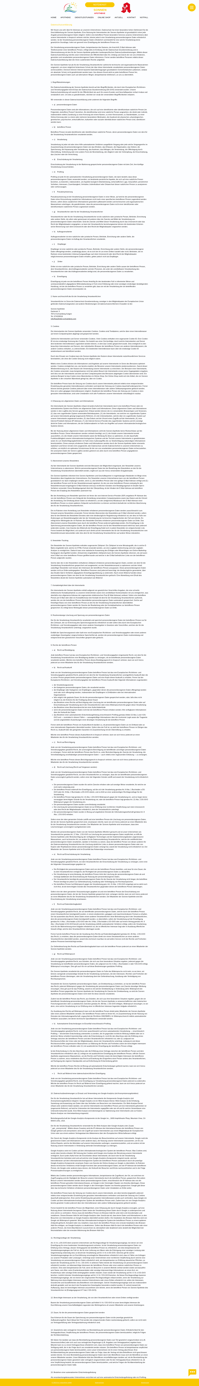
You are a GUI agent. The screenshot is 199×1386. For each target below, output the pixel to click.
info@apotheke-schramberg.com (63, 319)
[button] (192, 7)
